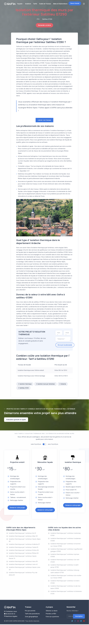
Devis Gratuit (74, 3)
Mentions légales (11, 616)
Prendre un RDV (51, 614)
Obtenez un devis (51, 611)
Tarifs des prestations (32, 614)
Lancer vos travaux (44, 120)
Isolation (28, 4)
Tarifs (35, 4)
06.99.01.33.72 (10, 614)
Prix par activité (30, 611)
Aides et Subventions (60, 4)
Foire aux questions (52, 617)
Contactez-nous (11, 611)
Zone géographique (31, 617)
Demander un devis (44, 25)
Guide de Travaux (45, 4)
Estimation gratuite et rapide (16, 420)
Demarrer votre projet (17, 507)
